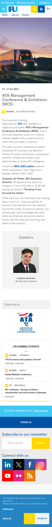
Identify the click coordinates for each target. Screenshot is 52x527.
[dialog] (26, 510)
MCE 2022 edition (24, 166)
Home (5, 15)
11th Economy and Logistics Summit (23, 360)
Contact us (45, 3)
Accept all (42, 519)
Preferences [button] (8, 509)
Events (25, 15)
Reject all (7, 518)
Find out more (41, 411)
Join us (15, 15)
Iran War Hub (7, 3)
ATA (19, 124)
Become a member (26, 3)
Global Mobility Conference (18, 375)
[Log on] (41, 9)
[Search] (34, 9)
